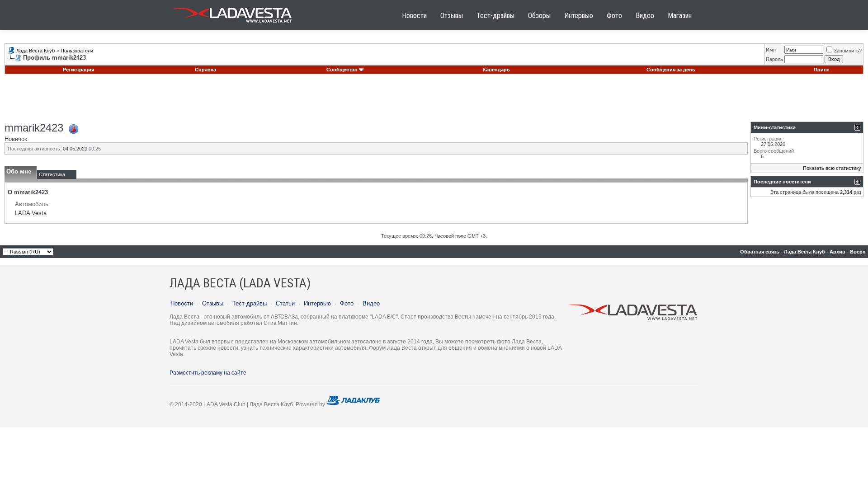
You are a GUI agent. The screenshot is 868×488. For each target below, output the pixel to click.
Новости (414, 15)
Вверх (857, 251)
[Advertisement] (434, 101)
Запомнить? (848, 50)
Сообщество (342, 69)
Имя (771, 49)
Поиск (821, 69)
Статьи (285, 303)
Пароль (774, 59)
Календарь (496, 69)
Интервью (578, 15)
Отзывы (451, 15)
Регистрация (78, 69)
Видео (645, 15)
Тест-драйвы (495, 15)
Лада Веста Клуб (35, 50)
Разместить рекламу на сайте (208, 373)
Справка (205, 69)
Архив (837, 251)
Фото (614, 15)
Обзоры (539, 15)
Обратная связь (759, 251)
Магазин (680, 15)
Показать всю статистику (832, 168)
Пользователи (77, 50)
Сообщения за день (670, 69)
